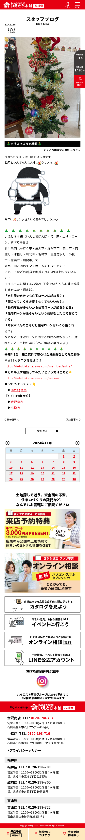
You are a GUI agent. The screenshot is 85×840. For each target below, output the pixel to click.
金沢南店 (17, 402)
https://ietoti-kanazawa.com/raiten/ (32, 378)
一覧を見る (41, 431)
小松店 (15, 407)
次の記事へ (72, 419)
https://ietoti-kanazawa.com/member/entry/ (38, 366)
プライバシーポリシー (25, 750)
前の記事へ (13, 419)
